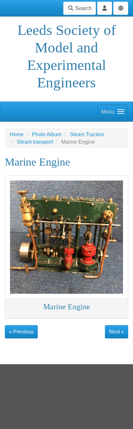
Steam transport (35, 142)
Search (83, 8)
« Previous (21, 332)
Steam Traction (87, 134)
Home (17, 134)
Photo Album (46, 134)
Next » (116, 332)
